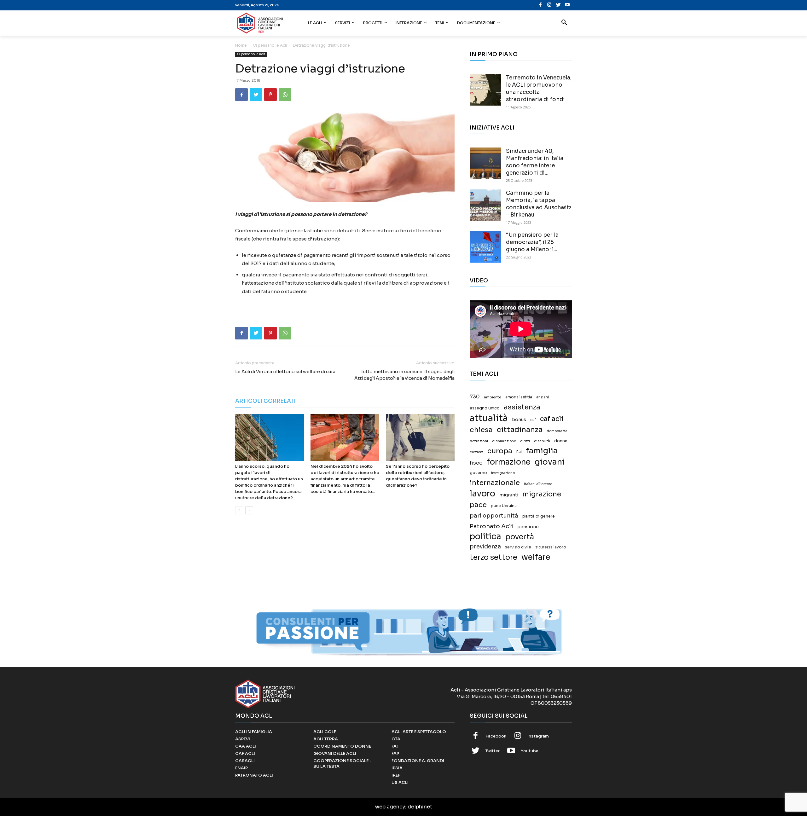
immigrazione (503, 473)
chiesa (481, 429)
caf (533, 420)
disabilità (542, 441)
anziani (542, 397)
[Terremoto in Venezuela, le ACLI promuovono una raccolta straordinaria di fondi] (485, 90)
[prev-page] (239, 510)
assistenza (522, 407)
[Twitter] (558, 5)
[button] (564, 23)
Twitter (492, 751)
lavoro (482, 493)
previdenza (485, 546)
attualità (489, 418)
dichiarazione (504, 441)
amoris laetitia (518, 397)
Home (241, 45)
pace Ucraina (504, 505)
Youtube (529, 751)
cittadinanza (520, 429)
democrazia (557, 431)
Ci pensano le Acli (270, 45)
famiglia (542, 451)
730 (475, 397)
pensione (528, 527)
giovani (550, 462)
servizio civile (518, 547)
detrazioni (479, 441)
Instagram (538, 736)
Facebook (495, 736)
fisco (476, 463)
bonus (519, 419)
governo (478, 472)
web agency (390, 806)
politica (485, 536)
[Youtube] (567, 5)
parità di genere (538, 516)
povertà (519, 537)
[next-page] (249, 510)
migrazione (541, 494)
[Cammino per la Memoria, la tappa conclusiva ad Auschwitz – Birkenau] (485, 205)
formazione (509, 462)
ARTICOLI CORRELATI (265, 401)
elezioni (476, 452)
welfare (535, 557)
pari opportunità (494, 515)
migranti (508, 495)
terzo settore (493, 557)
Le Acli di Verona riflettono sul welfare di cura (285, 371)
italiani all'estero (538, 484)
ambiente (492, 397)
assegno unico (485, 408)
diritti (525, 441)
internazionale (495, 482)
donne (560, 440)
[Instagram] (549, 5)
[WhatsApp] (285, 94)
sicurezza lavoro (550, 547)
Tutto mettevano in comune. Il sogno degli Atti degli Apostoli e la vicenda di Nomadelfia (404, 375)
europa (499, 451)
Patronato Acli (491, 526)
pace (478, 504)
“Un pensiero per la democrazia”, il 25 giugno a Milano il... (532, 242)
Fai (519, 451)
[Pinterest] (270, 94)
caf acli (551, 419)
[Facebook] (540, 5)
